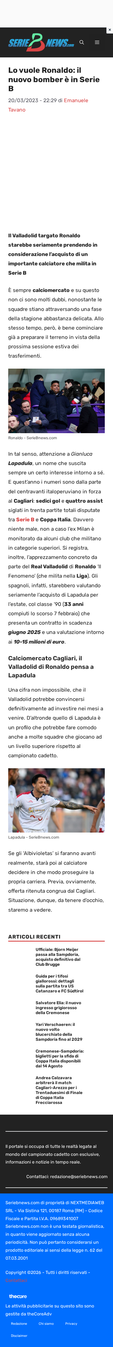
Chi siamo (46, 1324)
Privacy (71, 1324)
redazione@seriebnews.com (79, 1176)
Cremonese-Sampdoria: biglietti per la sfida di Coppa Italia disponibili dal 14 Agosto (60, 1058)
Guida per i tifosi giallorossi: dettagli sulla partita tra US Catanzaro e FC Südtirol (59, 983)
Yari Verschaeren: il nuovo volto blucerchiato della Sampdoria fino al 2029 (59, 1032)
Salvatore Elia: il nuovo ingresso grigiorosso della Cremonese (58, 1007)
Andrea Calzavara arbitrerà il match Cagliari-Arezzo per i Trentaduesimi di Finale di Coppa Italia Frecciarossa (59, 1090)
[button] (81, 42)
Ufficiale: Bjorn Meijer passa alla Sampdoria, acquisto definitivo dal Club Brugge (58, 957)
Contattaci (16, 1280)
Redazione (19, 1324)
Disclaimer (19, 1336)
